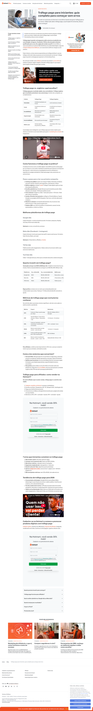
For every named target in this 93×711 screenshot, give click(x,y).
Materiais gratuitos (48, 3)
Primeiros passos (17, 3)
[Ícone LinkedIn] (11, 686)
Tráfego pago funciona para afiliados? (34, 594)
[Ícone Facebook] (17, 686)
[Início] (6, 3)
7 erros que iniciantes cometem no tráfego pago (14, 68)
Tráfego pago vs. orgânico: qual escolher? (14, 38)
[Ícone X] (14, 686)
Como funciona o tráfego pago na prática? (14, 42)
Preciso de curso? (29, 611)
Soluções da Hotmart (37, 3)
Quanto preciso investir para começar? (34, 590)
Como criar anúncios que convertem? (14, 58)
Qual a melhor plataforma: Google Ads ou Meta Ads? (38, 598)
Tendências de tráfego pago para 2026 (13, 72)
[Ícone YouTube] (6, 686)
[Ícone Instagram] (3, 686)
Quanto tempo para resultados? (33, 602)
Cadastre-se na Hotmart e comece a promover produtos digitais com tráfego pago (14, 77)
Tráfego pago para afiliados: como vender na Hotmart (14, 63)
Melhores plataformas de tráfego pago (14, 46)
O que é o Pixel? (28, 606)
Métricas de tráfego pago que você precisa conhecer (14, 54)
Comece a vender (27, 3)
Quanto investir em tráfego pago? (14, 50)
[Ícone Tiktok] (9, 686)
